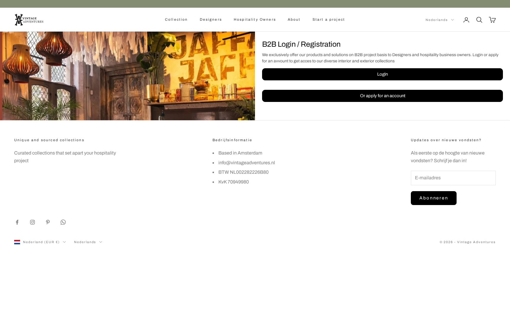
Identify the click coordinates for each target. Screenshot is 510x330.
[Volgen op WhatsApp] (63, 222)
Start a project (329, 19)
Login (382, 74)
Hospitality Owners (255, 19)
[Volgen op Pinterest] (48, 222)
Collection (176, 19)
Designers (211, 19)
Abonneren (433, 198)
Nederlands (437, 20)
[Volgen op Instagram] (32, 222)
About (294, 19)
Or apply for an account (382, 95)
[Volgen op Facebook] (17, 222)
